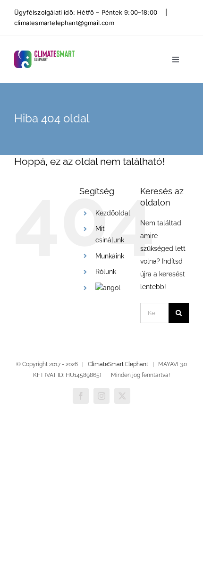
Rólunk (105, 271)
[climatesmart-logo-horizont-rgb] (44, 54)
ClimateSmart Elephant (118, 364)
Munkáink (109, 256)
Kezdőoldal (112, 213)
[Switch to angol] (107, 287)
